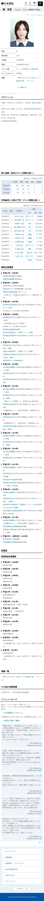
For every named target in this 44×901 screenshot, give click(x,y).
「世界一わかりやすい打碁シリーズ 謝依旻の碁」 (18, 677)
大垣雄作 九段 (19, 238)
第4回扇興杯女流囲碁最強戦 (12, 542)
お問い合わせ (10, 875)
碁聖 (29, 249)
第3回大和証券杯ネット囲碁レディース (16, 351)
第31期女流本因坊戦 (10, 426)
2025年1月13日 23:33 (34, 839)
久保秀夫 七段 (19, 234)
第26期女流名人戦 (9, 458)
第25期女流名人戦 (9, 442)
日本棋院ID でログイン (13, 713)
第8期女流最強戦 (8, 292)
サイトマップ (10, 881)
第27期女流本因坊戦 (10, 335)
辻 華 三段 (19, 245)
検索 (30, 4)
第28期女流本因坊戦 (10, 354)
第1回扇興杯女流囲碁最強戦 (12, 511)
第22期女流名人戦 (9, 373)
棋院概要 (9, 857)
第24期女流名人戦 (9, 417)
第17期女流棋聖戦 (9, 451)
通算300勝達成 (8, 634)
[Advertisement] (22, 148)
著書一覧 (23, 87)
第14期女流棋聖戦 (9, 389)
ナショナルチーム (8, 73)
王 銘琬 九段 (19, 249)
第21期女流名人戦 (9, 345)
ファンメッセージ (37, 15)
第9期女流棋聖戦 (8, 279)
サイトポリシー (11, 851)
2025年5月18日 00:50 (34, 770)
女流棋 (29, 260)
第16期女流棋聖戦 (9, 436)
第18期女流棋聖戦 (9, 467)
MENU (40, 4)
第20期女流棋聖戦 (9, 520)
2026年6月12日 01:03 (34, 745)
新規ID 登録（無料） (12, 721)
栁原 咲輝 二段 (19, 220)
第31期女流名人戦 (9, 539)
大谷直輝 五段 (19, 242)
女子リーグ (29, 216)
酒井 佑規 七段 (19, 231)
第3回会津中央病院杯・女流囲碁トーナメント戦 (19, 504)
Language (34, 4)
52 (36, 249)
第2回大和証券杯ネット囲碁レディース (16, 332)
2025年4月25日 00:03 (34, 793)
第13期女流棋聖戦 (9, 367)
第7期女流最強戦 (8, 276)
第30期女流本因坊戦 (10, 404)
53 (36, 227)
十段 (29, 223)
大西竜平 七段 (19, 223)
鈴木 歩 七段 (19, 216)
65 (36, 223)
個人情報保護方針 (12, 869)
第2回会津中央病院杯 (10, 479)
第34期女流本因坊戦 (10, 483)
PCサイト (26, 4)
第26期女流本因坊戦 (10, 305)
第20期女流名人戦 (9, 317)
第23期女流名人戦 (9, 395)
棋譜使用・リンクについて (15, 863)
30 (36, 260)
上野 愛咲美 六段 (19, 227)
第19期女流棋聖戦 (9, 492)
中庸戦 (29, 234)
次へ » (40, 842)
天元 (29, 227)
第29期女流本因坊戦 (10, 379)
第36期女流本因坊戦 (10, 529)
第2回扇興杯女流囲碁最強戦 (12, 526)
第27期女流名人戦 (9, 473)
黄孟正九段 (36, 103)
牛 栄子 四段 (19, 253)
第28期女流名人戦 (9, 498)
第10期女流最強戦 (9, 329)
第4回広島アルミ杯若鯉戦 (12, 360)
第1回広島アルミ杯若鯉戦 (12, 289)
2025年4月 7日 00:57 (34, 814)
